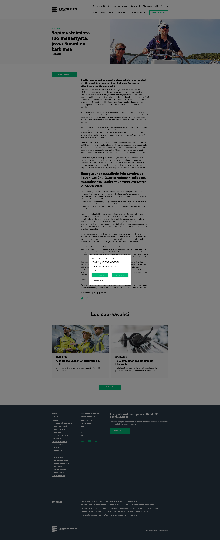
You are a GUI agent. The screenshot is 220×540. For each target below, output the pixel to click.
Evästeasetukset (98, 280)
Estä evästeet (120, 275)
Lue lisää (94, 270)
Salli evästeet (100, 275)
